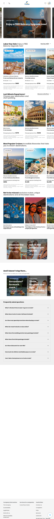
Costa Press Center (25, 505)
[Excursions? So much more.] (17, 286)
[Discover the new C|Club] (17, 249)
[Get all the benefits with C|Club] (37, 249)
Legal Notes (6, 510)
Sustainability (6, 507)
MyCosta (38, 513)
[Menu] (4, 3)
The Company (7, 505)
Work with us (6, 513)
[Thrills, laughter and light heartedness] (37, 286)
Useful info (38, 515)
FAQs (37, 510)
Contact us (39, 505)
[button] (45, 3)
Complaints (39, 507)
